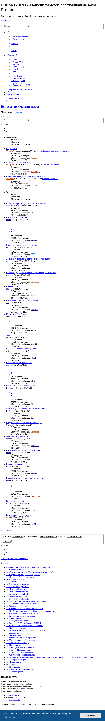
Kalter (8, 466)
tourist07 (9, 316)
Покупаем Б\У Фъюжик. (16, 217)
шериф (34, 240)
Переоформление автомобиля (19, 363)
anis (7, 365)
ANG (8, 517)
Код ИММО (11, 149)
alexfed (9, 503)
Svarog (33, 418)
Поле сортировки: (31, 536)
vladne (9, 337)
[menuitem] (19, 37)
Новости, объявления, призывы (56, 151)
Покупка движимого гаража (18, 515)
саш (32, 268)
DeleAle (9, 247)
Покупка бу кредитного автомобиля (22, 300)
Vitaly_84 (10, 425)
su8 (7, 303)
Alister (9, 351)
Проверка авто (12, 286)
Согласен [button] (90, 715)
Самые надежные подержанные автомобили (25, 409)
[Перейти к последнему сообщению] (39, 158)
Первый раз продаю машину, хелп (21, 349)
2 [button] (6, 131)
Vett (32, 459)
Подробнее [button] (9, 717)
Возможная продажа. (15, 464)
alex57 (33, 524)
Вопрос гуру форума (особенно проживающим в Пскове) (31, 273)
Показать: (7, 536)
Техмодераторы (19, 112)
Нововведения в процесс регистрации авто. (25, 478)
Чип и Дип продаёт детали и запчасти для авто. (27, 203)
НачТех (9, 411)
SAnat (33, 330)
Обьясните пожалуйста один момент (22, 245)
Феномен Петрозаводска (17, 436)
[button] (7, 133)
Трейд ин (10, 335)
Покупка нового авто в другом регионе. (23, 450)
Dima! (8, 220)
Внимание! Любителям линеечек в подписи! (25, 176)
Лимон (9, 275)
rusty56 (34, 344)
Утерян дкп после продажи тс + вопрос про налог (28, 259)
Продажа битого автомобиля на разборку (24, 423)
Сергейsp (35, 282)
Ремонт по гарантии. (15, 501)
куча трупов (11, 261)
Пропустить (6, 20)
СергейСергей (12, 206)
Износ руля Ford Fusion (16, 314)
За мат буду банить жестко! (18, 162)
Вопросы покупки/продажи (20, 106)
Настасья (10, 388)
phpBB (21, 704)
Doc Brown (35, 496)
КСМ (33, 381)
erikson (9, 439)
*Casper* (10, 151)
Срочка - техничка (51, 165)
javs (32, 213)
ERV (33, 254)
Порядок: (62, 536)
